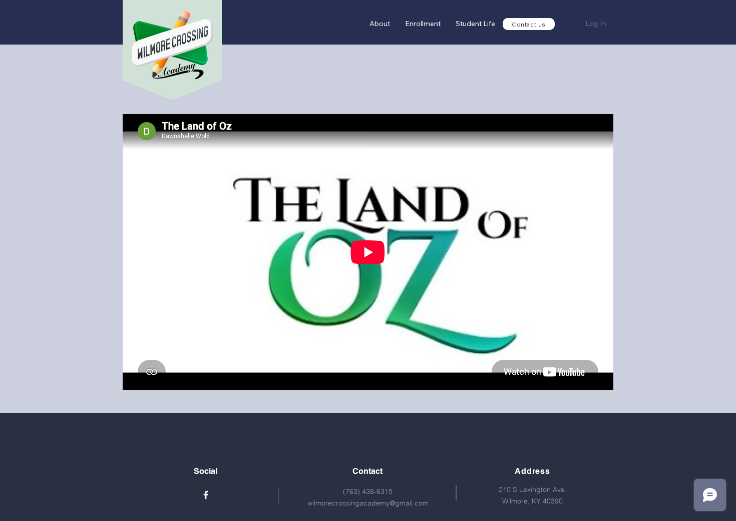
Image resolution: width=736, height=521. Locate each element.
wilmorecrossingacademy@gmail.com (368, 502)
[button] (423, 24)
